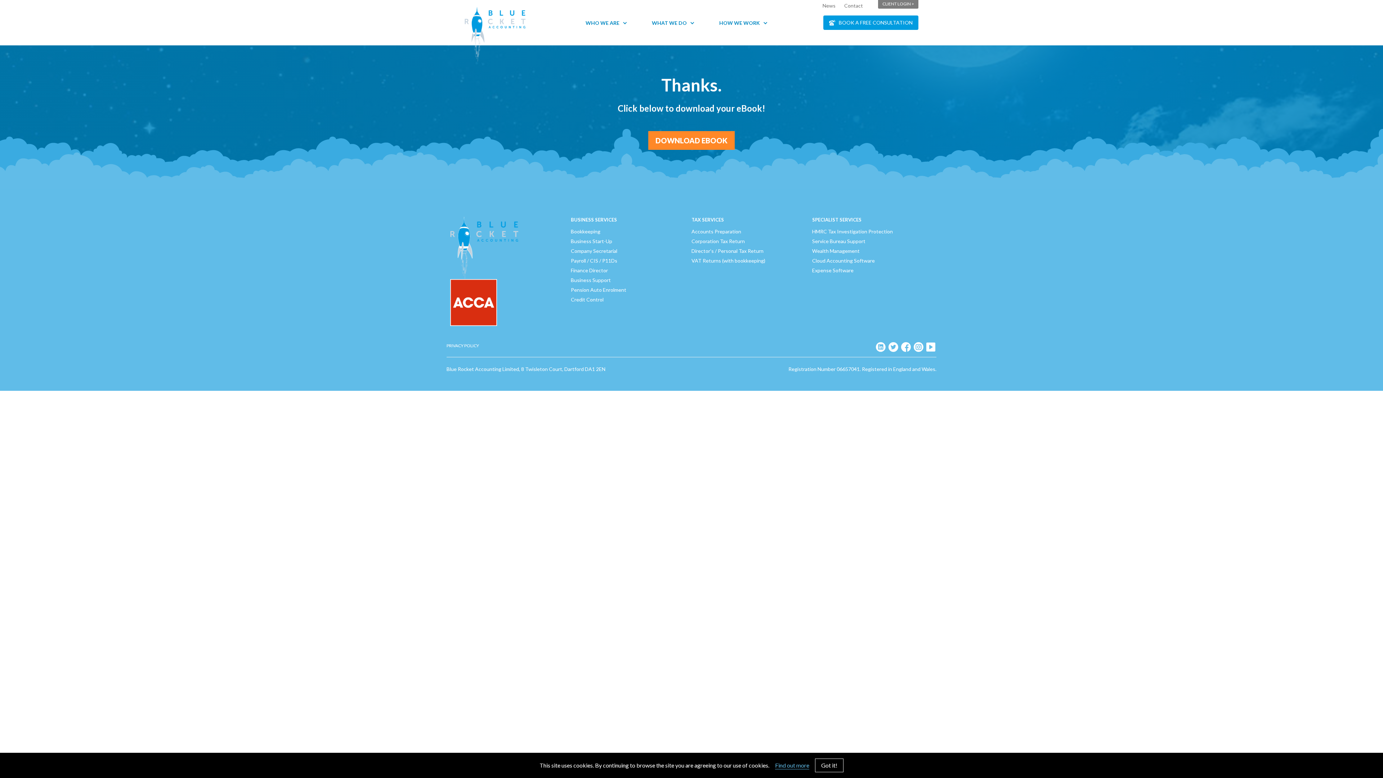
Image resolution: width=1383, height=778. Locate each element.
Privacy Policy (463, 345)
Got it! (829, 765)
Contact (853, 6)
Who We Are (602, 23)
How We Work (739, 23)
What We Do (669, 23)
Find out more (792, 765)
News (829, 6)
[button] (610, 23)
